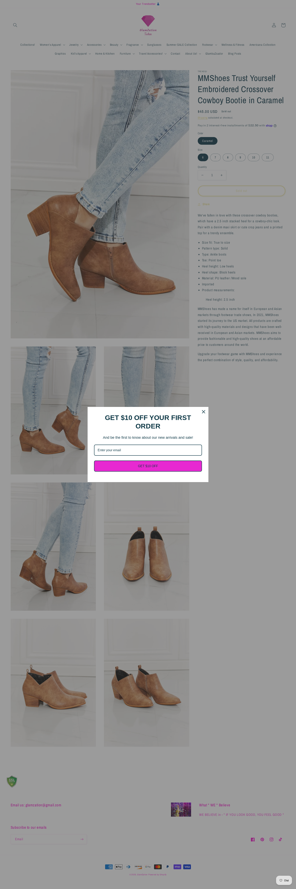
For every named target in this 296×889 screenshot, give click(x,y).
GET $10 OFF (148, 466)
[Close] (203, 412)
